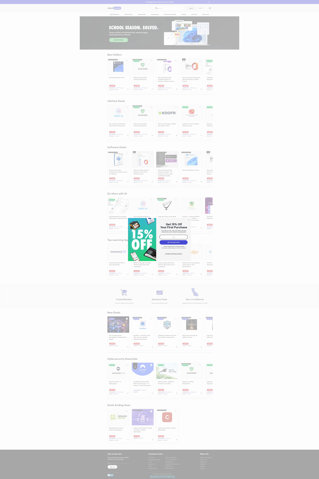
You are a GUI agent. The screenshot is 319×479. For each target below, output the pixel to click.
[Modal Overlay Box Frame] (159, 239)
